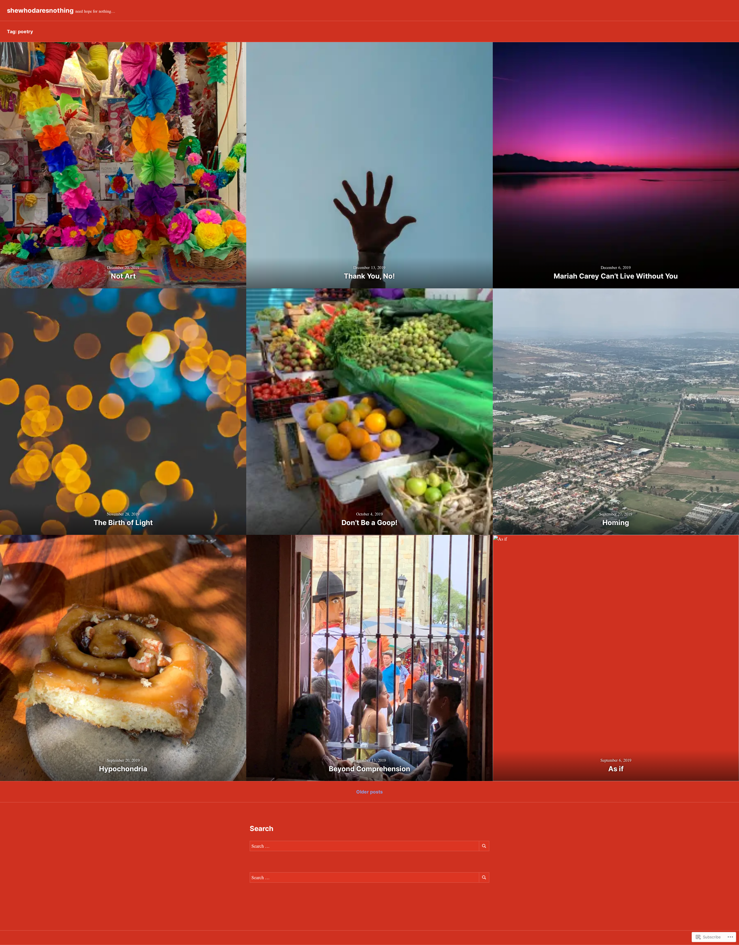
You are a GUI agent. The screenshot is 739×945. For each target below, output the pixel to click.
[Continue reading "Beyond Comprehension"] (369, 658)
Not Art (123, 276)
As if (616, 769)
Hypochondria (123, 769)
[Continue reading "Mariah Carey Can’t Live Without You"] (616, 165)
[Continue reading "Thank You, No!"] (369, 165)
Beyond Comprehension (369, 769)
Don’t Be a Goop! (369, 522)
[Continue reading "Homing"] (616, 411)
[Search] (484, 846)
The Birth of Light (123, 522)
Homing (615, 522)
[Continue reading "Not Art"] (123, 165)
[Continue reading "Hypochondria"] (123, 658)
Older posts (369, 792)
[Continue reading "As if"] (616, 658)
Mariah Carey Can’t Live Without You (616, 276)
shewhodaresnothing (40, 10)
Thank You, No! (369, 276)
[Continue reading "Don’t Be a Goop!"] (369, 411)
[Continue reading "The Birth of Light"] (123, 411)
